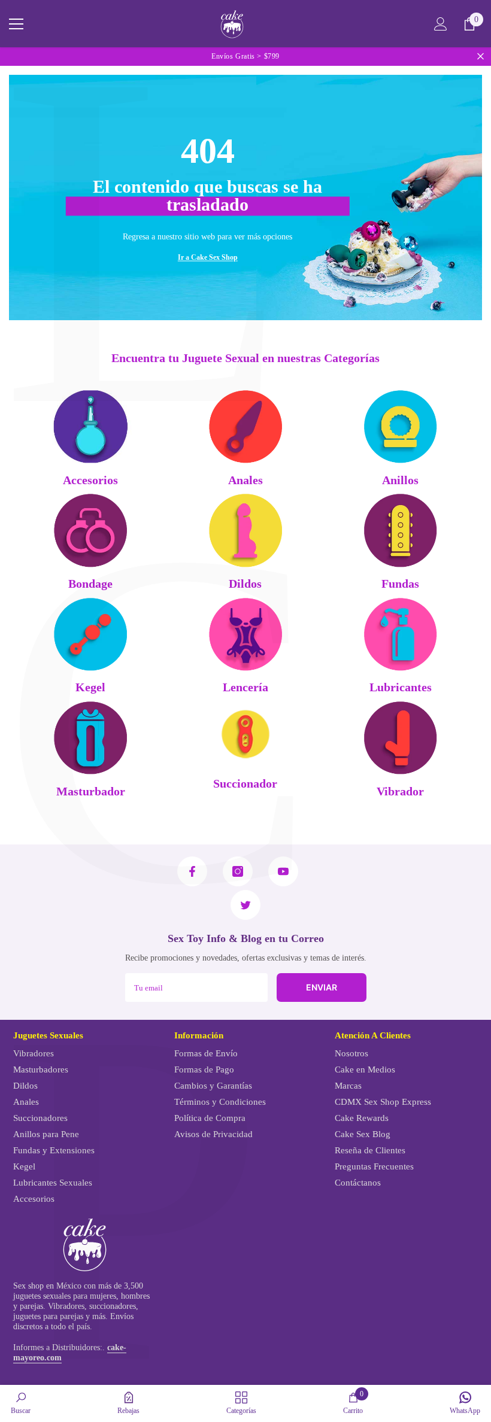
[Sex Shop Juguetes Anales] (246, 426)
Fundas (400, 584)
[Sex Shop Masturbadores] (90, 737)
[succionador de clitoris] (246, 733)
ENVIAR (321, 987)
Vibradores (66, 1306)
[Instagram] (238, 871)
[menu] (16, 24)
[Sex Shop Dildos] (246, 530)
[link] (21, 1402)
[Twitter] (245, 905)
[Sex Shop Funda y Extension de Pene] (400, 530)
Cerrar (480, 56)
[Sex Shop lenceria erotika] (246, 634)
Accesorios (90, 480)
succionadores (112, 1306)
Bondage (90, 584)
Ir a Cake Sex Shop (208, 257)
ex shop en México (49, 1285)
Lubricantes (400, 687)
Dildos (245, 584)
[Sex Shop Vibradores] (400, 737)
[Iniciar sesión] (440, 24)
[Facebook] (192, 871)
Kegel (90, 687)
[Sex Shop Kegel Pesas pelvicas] (90, 634)
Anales (245, 480)
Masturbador (90, 791)
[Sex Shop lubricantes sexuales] (400, 634)
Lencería (245, 687)
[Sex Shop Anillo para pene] (400, 426)
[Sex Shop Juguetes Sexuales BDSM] (90, 530)
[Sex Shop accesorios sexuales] (90, 426)
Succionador (245, 784)
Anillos (400, 480)
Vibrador (400, 791)
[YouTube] (283, 871)
